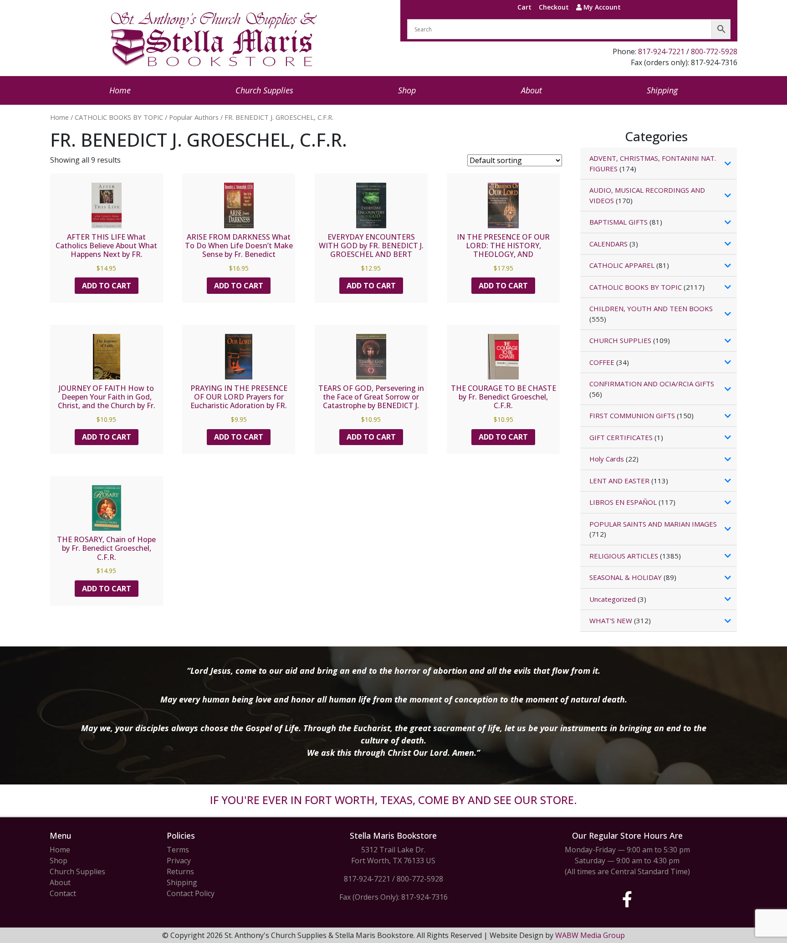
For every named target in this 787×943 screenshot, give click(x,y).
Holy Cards (606, 458)
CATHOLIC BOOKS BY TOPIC (119, 117)
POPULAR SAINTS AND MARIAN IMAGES (653, 523)
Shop (407, 90)
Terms (178, 850)
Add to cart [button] (106, 286)
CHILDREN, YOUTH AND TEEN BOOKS (651, 308)
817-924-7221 (661, 51)
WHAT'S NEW (610, 620)
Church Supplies (264, 90)
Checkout (554, 7)
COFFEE (601, 362)
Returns (180, 871)
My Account (601, 7)
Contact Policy (191, 893)
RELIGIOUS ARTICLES (623, 555)
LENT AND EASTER (619, 480)
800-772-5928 (714, 51)
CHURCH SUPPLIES (620, 340)
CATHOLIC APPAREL (621, 265)
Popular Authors (194, 117)
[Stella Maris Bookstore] (214, 38)
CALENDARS (608, 243)
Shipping (662, 90)
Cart (524, 7)
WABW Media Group (590, 935)
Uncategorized (612, 599)
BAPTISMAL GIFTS (618, 221)
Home (120, 90)
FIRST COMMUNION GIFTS (632, 415)
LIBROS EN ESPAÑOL (623, 502)
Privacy (179, 861)
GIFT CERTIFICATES (621, 437)
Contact (63, 893)
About (531, 90)
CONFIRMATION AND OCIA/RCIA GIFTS (651, 383)
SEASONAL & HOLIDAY (625, 577)
